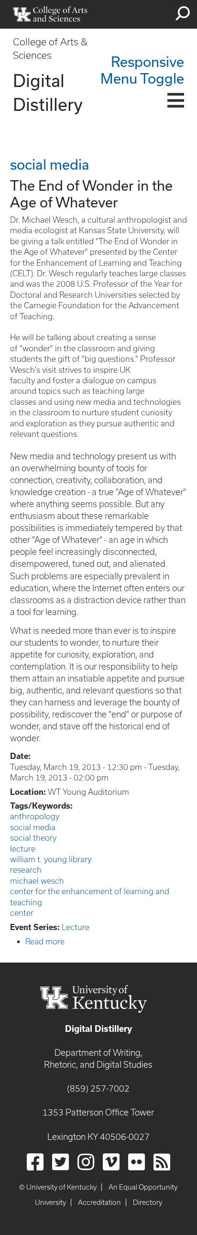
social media (32, 827)
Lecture (75, 927)
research (26, 870)
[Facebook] (35, 1161)
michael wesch (37, 881)
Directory (147, 1202)
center (21, 913)
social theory (33, 838)
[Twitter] (60, 1161)
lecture (22, 849)
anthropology (34, 816)
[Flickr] (136, 1161)
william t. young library (50, 859)
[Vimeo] (111, 1161)
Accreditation (99, 1202)
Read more (45, 941)
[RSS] (161, 1161)
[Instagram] (85, 1161)
